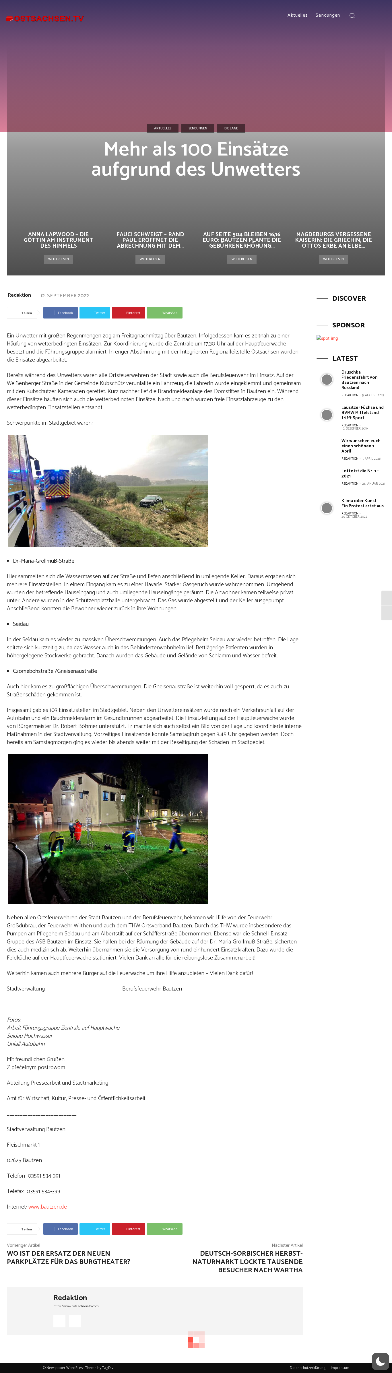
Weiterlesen (58, 259)
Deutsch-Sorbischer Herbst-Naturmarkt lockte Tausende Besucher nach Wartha (247, 1262)
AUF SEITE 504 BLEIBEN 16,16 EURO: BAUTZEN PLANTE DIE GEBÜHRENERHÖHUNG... (242, 240)
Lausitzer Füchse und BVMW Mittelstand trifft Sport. (362, 413)
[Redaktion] (30, 1311)
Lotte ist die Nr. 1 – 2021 (360, 473)
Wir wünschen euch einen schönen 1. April (361, 446)
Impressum (340, 1367)
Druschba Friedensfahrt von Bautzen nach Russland (359, 380)
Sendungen (198, 128)
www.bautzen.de (47, 1207)
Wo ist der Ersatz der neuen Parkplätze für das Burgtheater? (68, 1258)
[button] (352, 15)
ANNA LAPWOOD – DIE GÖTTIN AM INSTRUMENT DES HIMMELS (58, 240)
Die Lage (231, 128)
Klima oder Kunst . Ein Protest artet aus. (363, 503)
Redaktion (19, 295)
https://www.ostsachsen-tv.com (76, 1306)
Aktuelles (162, 128)
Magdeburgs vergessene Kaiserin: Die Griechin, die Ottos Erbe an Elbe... (333, 240)
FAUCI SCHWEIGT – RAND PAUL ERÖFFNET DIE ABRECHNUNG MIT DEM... (150, 240)
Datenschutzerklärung (307, 1367)
